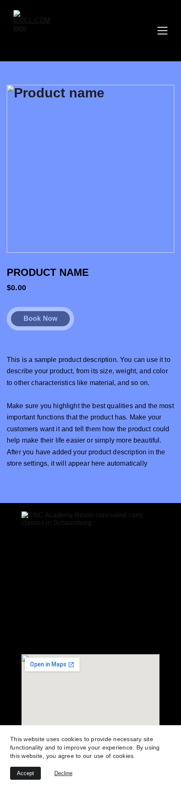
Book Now (40, 318)
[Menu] (162, 30)
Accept (25, 773)
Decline (63, 773)
